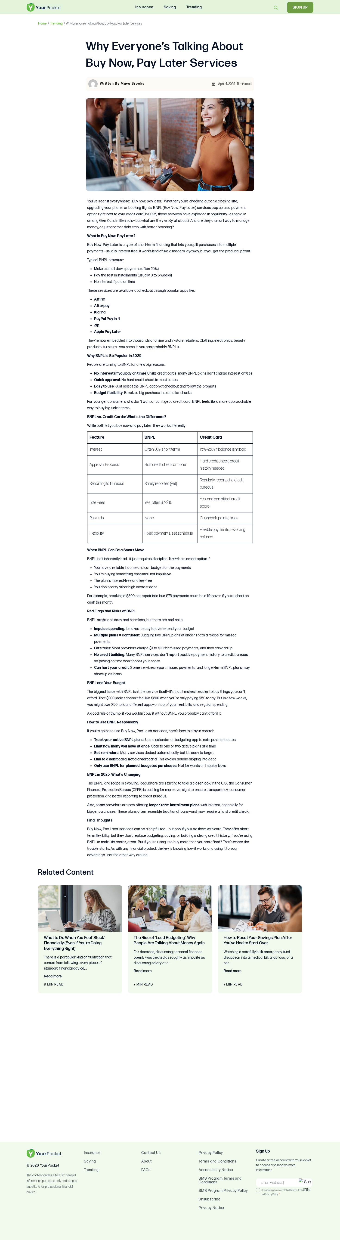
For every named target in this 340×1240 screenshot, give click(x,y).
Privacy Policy (211, 1153)
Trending (56, 23)
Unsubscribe (210, 1199)
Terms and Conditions (217, 1161)
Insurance (92, 1153)
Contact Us (151, 1153)
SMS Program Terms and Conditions (220, 1180)
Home (42, 23)
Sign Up (300, 7)
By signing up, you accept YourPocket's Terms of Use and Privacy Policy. (285, 1192)
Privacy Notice (211, 1208)
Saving (90, 1161)
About (146, 1161)
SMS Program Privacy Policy (223, 1191)
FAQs (146, 1170)
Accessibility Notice (216, 1170)
